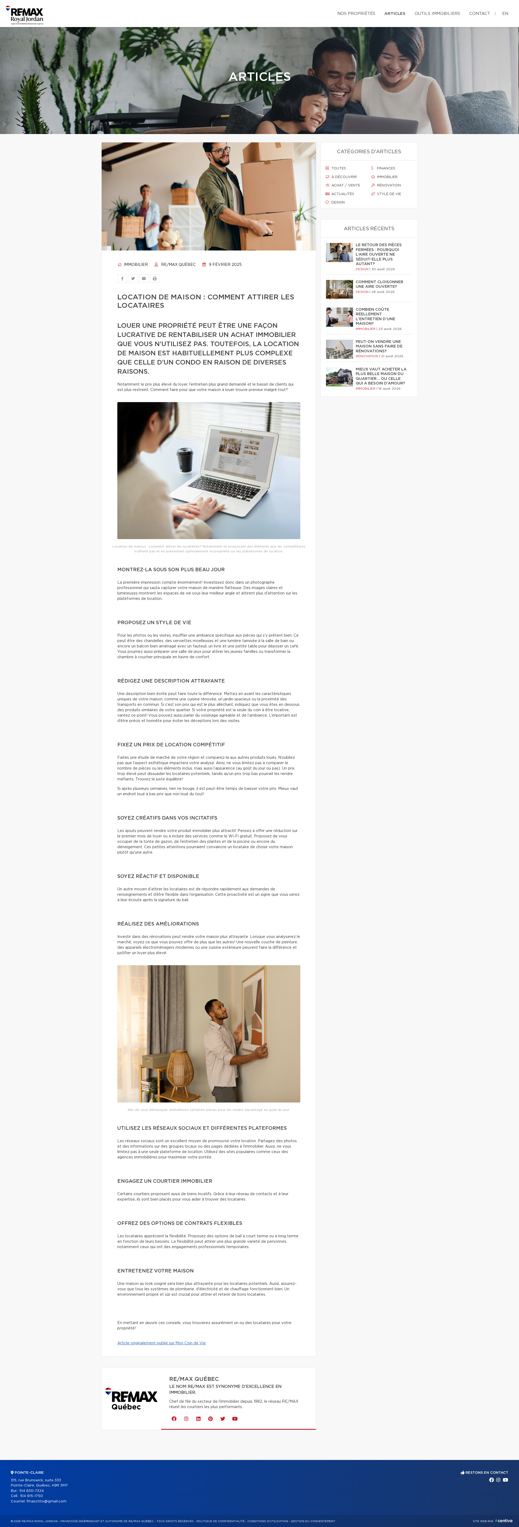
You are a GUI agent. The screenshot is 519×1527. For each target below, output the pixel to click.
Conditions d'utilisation (267, 1521)
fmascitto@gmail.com (46, 1501)
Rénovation (388, 185)
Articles (394, 14)
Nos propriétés (356, 14)
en (505, 14)
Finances (385, 168)
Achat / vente (345, 185)
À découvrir (343, 177)
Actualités (342, 194)
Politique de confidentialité (221, 1521)
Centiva (504, 1520)
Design (337, 202)
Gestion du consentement (313, 1521)
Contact (479, 14)
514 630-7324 (31, 1491)
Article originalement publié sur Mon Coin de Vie (161, 1343)
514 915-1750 (31, 1496)
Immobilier (135, 265)
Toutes (338, 168)
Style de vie (388, 194)
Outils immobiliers (437, 14)
